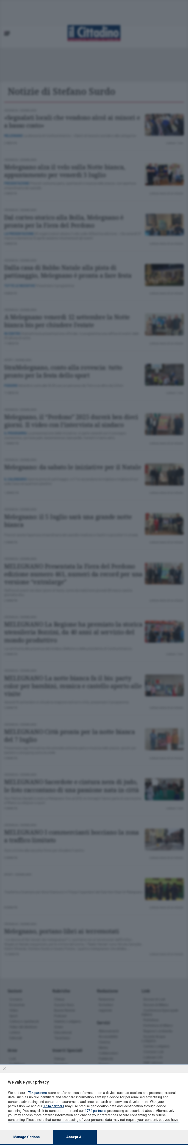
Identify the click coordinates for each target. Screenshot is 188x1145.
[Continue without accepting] (4, 1068)
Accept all (74, 1137)
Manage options (26, 1137)
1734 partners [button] (36, 1093)
